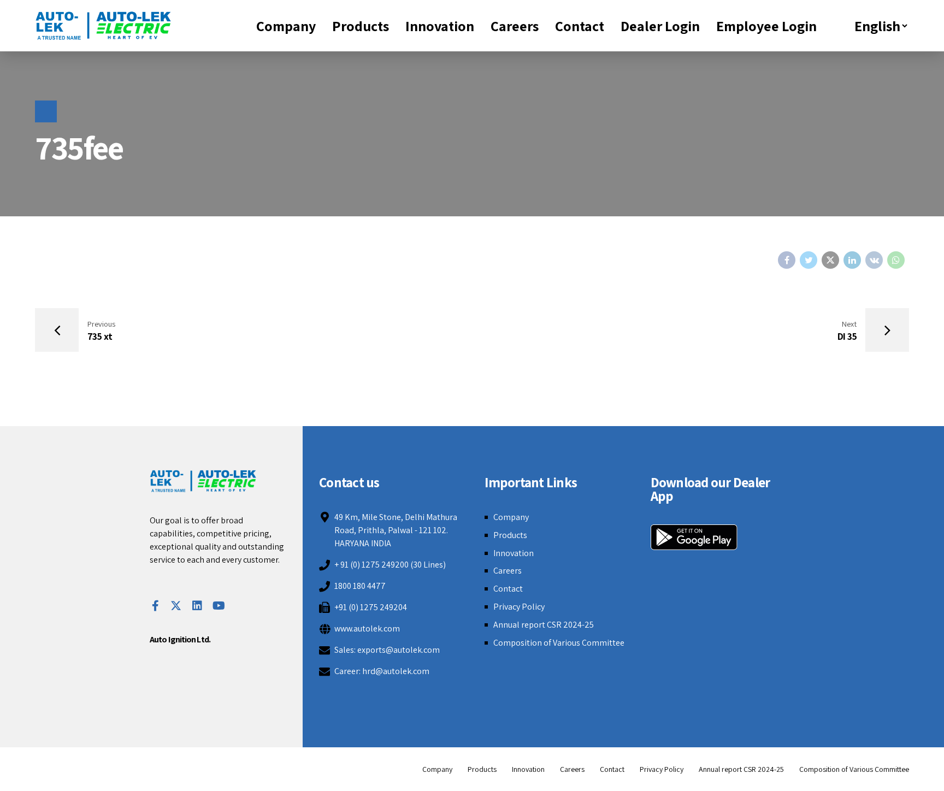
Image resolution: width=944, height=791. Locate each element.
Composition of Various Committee (558, 642)
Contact (579, 25)
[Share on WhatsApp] (896, 260)
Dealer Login (660, 25)
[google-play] (694, 537)
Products (360, 25)
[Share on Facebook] (786, 260)
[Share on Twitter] (808, 260)
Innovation (439, 25)
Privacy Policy (519, 606)
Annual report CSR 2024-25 (543, 624)
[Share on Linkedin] (852, 260)
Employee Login (766, 25)
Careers (515, 25)
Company (286, 25)
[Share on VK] (874, 260)
